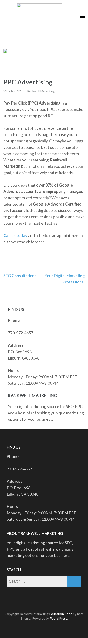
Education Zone (61, 614)
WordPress (58, 618)
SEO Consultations (19, 275)
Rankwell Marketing (41, 91)
